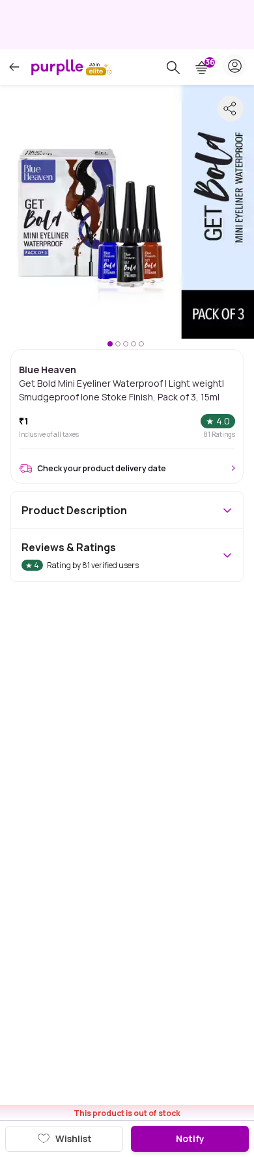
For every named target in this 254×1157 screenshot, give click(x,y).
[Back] (14, 67)
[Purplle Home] (57, 67)
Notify (190, 1138)
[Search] (173, 67)
